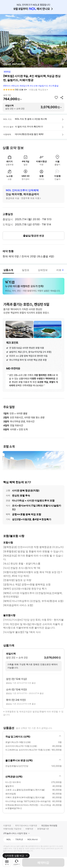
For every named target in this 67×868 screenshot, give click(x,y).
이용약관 (7, 825)
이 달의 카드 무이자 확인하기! (29, 126)
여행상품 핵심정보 (38, 89)
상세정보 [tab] (43, 270)
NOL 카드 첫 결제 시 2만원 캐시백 (31, 119)
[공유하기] (62, 97)
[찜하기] (56, 97)
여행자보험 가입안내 (12, 828)
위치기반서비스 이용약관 (26, 825)
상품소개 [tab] (8, 270)
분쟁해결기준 (43, 828)
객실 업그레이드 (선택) (17, 736)
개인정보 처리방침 (49, 825)
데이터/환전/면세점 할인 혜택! (29, 134)
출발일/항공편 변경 (33, 235)
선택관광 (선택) (13, 776)
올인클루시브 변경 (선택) (19, 760)
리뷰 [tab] (60, 270)
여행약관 (29, 828)
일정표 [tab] (25, 270)
